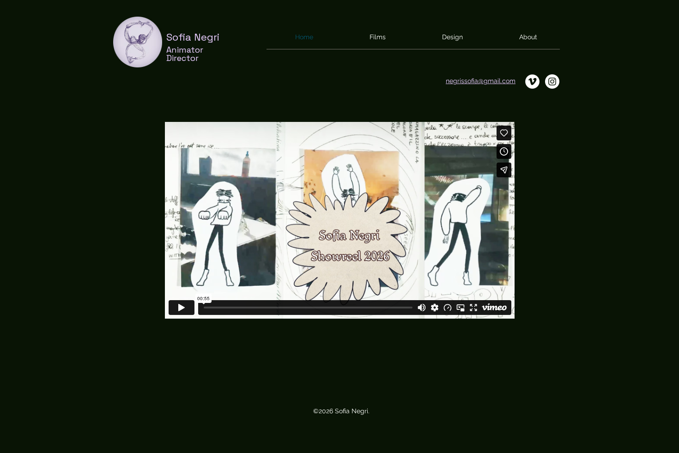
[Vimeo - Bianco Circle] (532, 81)
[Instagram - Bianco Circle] (552, 81)
